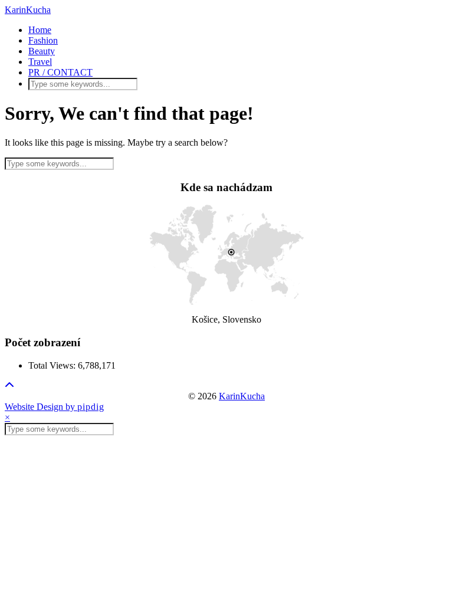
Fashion (43, 40)
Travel (40, 62)
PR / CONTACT (60, 72)
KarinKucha (28, 10)
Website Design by (54, 407)
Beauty (41, 51)
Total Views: (53, 365)
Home (39, 30)
